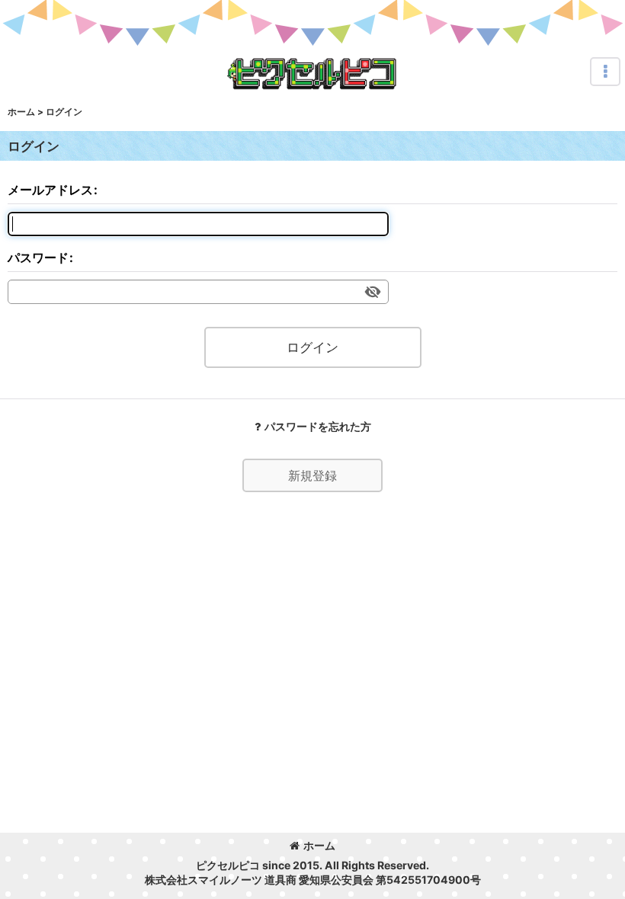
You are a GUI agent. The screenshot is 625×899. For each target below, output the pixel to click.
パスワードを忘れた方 (317, 426)
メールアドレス (50, 189)
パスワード (38, 257)
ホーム (319, 845)
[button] (605, 71)
